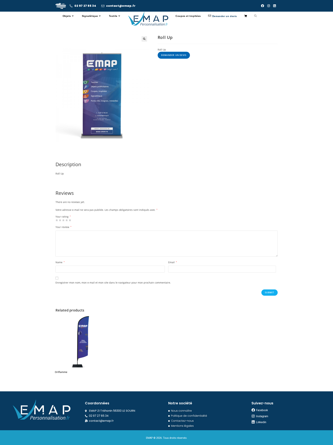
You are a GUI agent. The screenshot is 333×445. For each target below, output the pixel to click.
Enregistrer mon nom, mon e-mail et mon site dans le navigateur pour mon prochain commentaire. (113, 282)
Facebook (262, 410)
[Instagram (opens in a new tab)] (270, 5)
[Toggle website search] (255, 16)
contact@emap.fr (120, 6)
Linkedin (261, 422)
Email (172, 262)
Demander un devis (173, 55)
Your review (63, 227)
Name (60, 262)
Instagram (262, 416)
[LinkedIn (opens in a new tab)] (275, 5)
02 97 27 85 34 (85, 6)
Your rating (63, 216)
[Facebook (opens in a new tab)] (264, 5)
